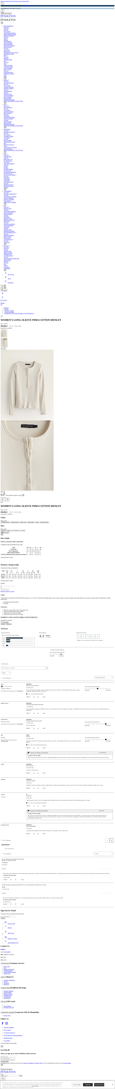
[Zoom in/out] (6, 497)
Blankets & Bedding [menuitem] (9, 35)
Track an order (11, 923)
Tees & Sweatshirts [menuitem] (8, 95)
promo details (67, 1063)
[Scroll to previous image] (2, 492)
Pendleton (6, 308)
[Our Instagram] (6, 1024)
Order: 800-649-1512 (13, 942)
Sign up (3, 918)
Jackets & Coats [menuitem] (8, 94)
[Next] (2, 10)
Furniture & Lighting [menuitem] (9, 73)
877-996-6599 (6, 952)
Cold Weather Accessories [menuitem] (10, 147)
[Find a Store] (2, 294)
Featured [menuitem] (6, 28)
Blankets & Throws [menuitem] (8, 184)
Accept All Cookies (99, 1084)
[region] (57, 1085)
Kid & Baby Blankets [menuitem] (9, 45)
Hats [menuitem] (5, 143)
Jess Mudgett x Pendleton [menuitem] (10, 196)
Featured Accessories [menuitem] (9, 132)
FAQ (5, 968)
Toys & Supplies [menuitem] (8, 68)
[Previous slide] (3, 500)
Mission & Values (8, 994)
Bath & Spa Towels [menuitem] (8, 186)
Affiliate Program (8, 1038)
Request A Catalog (12, 938)
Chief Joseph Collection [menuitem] (10, 33)
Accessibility (7, 1040)
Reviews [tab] (3, 624)
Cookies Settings (76, 1084)
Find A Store (11, 933)
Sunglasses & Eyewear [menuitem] (9, 142)
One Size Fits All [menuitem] (8, 173)
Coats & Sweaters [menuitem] (8, 65)
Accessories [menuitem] (7, 129)
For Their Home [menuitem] (8, 161)
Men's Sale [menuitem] (6, 221)
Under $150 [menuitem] (7, 180)
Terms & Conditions (9, 1027)
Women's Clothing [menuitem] (8, 88)
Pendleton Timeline (8, 991)
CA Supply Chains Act (9, 1032)
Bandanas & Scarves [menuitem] (9, 144)
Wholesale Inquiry (8, 970)
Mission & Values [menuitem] (8, 253)
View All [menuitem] (6, 27)
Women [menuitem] (6, 80)
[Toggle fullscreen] (4, 497)
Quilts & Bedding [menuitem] (8, 42)
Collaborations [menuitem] (7, 191)
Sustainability (7, 998)
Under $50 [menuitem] (6, 177)
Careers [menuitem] (6, 265)
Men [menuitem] (5, 104)
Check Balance (7, 1006)
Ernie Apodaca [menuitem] (7, 201)
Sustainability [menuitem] (7, 268)
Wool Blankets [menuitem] (7, 41)
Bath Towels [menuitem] (7, 51)
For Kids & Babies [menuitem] (8, 169)
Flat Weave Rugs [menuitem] (8, 59)
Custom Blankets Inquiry (10, 972)
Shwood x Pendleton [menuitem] (9, 199)
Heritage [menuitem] (6, 248)
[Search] (2, 1075)
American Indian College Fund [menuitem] (11, 258)
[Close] (2, 23)
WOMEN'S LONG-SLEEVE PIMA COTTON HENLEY (19, 313)
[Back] (2, 286)
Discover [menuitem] (6, 261)
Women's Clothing (9, 310)
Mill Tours (6, 984)
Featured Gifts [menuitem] (7, 156)
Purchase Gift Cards (9, 1007)
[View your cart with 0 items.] (1, 305)
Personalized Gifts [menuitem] (8, 182)
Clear (21, 1075)
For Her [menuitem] (6, 166)
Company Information (9, 980)
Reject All (88, 1084)
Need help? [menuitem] (10, 282)
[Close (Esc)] (1, 497)
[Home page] (57, 16)
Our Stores (6, 983)
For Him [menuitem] (6, 168)
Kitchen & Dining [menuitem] (8, 72)
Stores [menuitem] (9, 278)
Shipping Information (9, 969)
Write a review (17, 326)
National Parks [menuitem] (7, 260)
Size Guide (6, 532)
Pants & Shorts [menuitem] (7, 98)
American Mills (7, 992)
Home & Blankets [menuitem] (8, 26)
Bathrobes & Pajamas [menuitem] (9, 99)
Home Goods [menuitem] (7, 69)
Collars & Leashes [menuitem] (8, 66)
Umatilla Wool (7, 996)
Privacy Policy (7, 1030)
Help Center (7, 966)
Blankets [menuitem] (6, 40)
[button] (57, 333)
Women (6, 309)
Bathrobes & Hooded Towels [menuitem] (11, 52)
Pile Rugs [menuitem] (6, 58)
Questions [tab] (9, 624)
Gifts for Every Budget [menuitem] (9, 175)
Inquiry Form (7, 1015)
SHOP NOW (26, 5)
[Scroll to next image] (4, 492)
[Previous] (2, 3)
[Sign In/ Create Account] (2, 298)
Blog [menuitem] (5, 264)
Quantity (3, 583)
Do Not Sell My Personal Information (13, 1035)
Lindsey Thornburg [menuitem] (8, 198)
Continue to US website (6, 1069)
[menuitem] (5, 205)
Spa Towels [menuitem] (7, 50)
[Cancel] (3, 1079)
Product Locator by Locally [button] (7, 591)
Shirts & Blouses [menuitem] (8, 91)
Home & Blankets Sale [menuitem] (9, 232)
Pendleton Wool (8, 995)
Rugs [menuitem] (5, 55)
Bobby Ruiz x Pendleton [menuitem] (10, 202)
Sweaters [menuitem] (6, 92)
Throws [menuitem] (6, 38)
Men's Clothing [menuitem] (8, 113)
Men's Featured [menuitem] (8, 107)
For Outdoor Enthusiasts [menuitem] (10, 172)
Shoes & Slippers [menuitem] (8, 149)
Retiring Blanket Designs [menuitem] (10, 34)
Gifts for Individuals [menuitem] (9, 163)
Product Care (7, 973)
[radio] (5, 522)
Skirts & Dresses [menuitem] (8, 97)
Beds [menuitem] (5, 64)
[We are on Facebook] (3, 1024)
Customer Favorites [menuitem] (8, 87)
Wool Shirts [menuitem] (7, 116)
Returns (10, 927)
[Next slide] (7, 500)
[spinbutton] (8, 586)
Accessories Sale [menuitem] (8, 239)
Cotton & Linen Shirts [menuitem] (9, 117)
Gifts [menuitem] (5, 75)
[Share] (2, 497)
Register (3, 303)
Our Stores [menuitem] (6, 267)
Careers (6, 981)
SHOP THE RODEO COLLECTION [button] (13, 101)
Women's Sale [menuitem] (7, 208)
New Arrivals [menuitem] (7, 31)
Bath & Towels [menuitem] (8, 47)
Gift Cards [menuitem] (6, 162)
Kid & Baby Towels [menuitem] (9, 54)
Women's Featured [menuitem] (8, 83)
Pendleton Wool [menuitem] (8, 254)
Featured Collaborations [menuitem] (10, 194)
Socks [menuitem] (5, 146)
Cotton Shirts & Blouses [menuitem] (10, 211)
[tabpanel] (57, 734)
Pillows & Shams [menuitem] (8, 44)
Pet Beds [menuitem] (6, 187)
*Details (32, 5)
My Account (4, 300)
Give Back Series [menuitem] (8, 255)
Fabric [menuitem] (5, 76)
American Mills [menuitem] (7, 251)
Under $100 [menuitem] (7, 179)
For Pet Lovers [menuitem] (7, 170)
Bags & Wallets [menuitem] (7, 140)
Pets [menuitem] (5, 61)
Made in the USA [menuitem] (8, 159)
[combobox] (11, 1076)
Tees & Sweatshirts (9, 312)
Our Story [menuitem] (6, 246)
